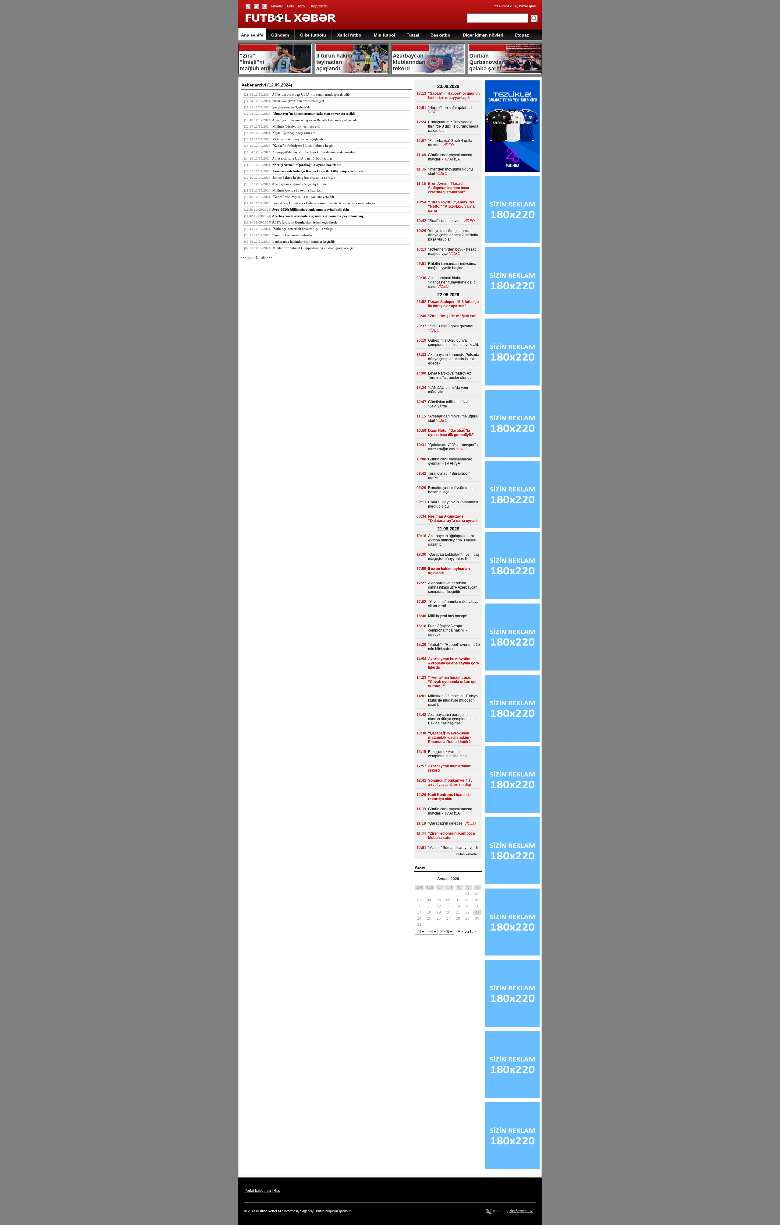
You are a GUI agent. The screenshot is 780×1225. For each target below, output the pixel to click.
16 (477, 906)
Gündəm (280, 35)
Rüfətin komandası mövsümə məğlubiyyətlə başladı (452, 266)
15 (467, 906)
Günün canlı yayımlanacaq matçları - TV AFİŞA (450, 157)
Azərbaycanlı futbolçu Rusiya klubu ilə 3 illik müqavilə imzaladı (319, 171)
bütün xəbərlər (467, 854)
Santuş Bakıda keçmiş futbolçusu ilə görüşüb (303, 177)
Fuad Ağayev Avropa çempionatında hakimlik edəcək (447, 630)
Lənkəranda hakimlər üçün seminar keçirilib (303, 241)
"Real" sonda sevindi (445, 221)
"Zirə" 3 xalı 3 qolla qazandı (450, 326)
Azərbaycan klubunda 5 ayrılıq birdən (299, 184)
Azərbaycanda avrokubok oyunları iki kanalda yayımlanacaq (317, 216)
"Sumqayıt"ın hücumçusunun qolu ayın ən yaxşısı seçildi (313, 113)
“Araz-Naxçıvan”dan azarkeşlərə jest (298, 101)
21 (458, 912)
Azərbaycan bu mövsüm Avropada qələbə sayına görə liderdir (453, 663)
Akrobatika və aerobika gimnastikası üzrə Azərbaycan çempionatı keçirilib (452, 587)
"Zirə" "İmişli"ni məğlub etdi (452, 316)
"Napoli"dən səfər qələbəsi (450, 108)
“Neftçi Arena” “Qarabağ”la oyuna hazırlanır (306, 165)
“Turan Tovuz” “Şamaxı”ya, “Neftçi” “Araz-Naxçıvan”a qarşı (451, 206)
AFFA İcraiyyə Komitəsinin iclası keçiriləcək (304, 222)
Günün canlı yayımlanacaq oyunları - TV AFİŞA (450, 461)
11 (429, 906)
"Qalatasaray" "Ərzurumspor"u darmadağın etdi (453, 447)
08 (467, 900)
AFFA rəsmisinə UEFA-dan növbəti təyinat (302, 158)
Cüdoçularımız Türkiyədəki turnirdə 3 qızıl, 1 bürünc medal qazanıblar (453, 126)
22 (467, 912)
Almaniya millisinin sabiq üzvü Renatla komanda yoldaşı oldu (316, 120)
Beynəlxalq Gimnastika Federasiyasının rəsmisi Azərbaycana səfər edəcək (323, 203)
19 (439, 912)
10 (419, 906)
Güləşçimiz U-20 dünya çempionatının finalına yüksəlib (453, 342)
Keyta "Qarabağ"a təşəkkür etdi (294, 133)
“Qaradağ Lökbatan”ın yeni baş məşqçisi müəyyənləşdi (454, 556)
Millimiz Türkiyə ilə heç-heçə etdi (296, 126)
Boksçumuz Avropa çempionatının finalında (447, 754)
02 (477, 894)
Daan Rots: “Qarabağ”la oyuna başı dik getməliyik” (451, 432)
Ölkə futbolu (313, 35)
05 (439, 900)
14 (458, 906)
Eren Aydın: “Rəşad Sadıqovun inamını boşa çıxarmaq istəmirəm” (448, 187)
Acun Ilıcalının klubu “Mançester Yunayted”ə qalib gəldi (452, 282)
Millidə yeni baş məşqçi (447, 616)
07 (458, 900)
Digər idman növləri (483, 35)
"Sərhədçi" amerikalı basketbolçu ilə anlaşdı (303, 229)
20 (448, 912)
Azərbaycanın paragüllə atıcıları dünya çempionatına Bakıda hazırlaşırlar (451, 719)
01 (467, 894)
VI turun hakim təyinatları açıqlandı (297, 139)
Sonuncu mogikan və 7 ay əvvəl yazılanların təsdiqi (450, 782)
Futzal (412, 35)
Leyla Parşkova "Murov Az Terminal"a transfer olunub (450, 375)
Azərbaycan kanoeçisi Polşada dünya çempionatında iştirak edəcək (453, 359)
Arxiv (301, 6)
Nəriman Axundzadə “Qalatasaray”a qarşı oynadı (452, 518)
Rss (277, 1190)
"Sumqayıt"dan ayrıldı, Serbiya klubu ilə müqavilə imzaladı (314, 152)
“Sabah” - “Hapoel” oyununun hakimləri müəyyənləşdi (454, 95)
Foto (290, 6)
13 (448, 906)
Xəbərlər (276, 6)
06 (448, 900)
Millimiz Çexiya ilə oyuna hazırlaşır (297, 190)
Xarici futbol (350, 35)
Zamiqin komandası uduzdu (292, 235)
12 (439, 906)
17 (419, 912)
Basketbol (441, 35)
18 (429, 912)
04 (429, 900)
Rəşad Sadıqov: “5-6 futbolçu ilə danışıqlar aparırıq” (453, 304)
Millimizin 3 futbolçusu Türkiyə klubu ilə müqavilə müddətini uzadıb (453, 700)
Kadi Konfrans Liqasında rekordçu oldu (449, 797)
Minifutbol (384, 35)
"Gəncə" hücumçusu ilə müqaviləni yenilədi (303, 197)
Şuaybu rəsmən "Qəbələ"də (291, 107)
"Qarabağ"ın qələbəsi (445, 823)
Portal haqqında (257, 1190)
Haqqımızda (319, 6)
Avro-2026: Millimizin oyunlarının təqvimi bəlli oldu (310, 209)
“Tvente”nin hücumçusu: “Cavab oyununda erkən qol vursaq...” (452, 681)
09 (477, 900)
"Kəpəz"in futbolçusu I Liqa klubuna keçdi (302, 145)
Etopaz (522, 35)
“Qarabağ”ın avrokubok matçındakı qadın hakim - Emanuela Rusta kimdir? (449, 737)
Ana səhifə (252, 35)
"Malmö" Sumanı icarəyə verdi (453, 848)
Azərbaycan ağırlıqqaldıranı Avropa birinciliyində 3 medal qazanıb (452, 540)
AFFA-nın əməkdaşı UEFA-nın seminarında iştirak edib (311, 94)
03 (419, 900)
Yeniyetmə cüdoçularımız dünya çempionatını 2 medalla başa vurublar (453, 235)
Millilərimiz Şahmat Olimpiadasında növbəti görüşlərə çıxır (314, 248)
